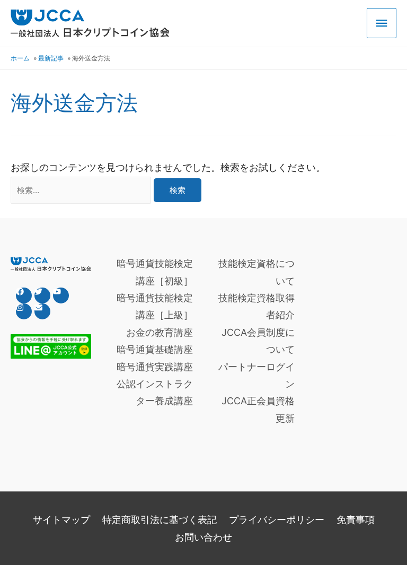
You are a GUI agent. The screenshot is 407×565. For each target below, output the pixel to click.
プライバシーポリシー (276, 519)
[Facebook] (24, 295)
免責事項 (356, 519)
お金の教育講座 (159, 332)
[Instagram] (24, 311)
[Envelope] (42, 311)
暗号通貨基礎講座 (155, 349)
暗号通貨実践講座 (155, 366)
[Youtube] (61, 295)
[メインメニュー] (381, 23)
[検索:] (82, 189)
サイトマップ (61, 519)
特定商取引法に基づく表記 (159, 519)
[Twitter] (42, 295)
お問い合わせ (203, 537)
